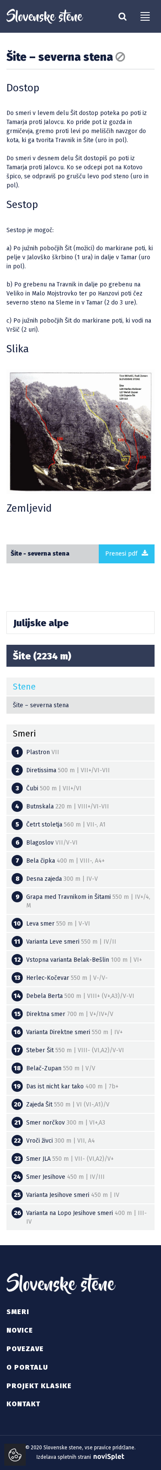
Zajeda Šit (62, 1104)
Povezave (25, 1349)
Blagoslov (46, 842)
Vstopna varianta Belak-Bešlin (78, 959)
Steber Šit (69, 1050)
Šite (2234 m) (42, 656)
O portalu (27, 1367)
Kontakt (23, 1404)
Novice (19, 1330)
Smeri (17, 1312)
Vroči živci (54, 1140)
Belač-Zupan (54, 1068)
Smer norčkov (60, 1122)
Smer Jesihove (59, 1177)
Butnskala (62, 806)
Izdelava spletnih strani (64, 1457)
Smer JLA (64, 1158)
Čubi (49, 788)
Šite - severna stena (40, 553)
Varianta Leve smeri (65, 941)
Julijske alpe (41, 623)
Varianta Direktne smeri (68, 1032)
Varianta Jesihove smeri (66, 1195)
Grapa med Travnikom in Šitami (83, 901)
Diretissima (62, 770)
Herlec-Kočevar (61, 978)
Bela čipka (60, 860)
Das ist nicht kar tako (66, 1086)
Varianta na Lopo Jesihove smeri (80, 1217)
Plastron (38, 752)
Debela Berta (74, 996)
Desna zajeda (56, 879)
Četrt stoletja (60, 824)
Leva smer (52, 923)
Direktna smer (64, 1014)
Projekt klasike (39, 1386)
